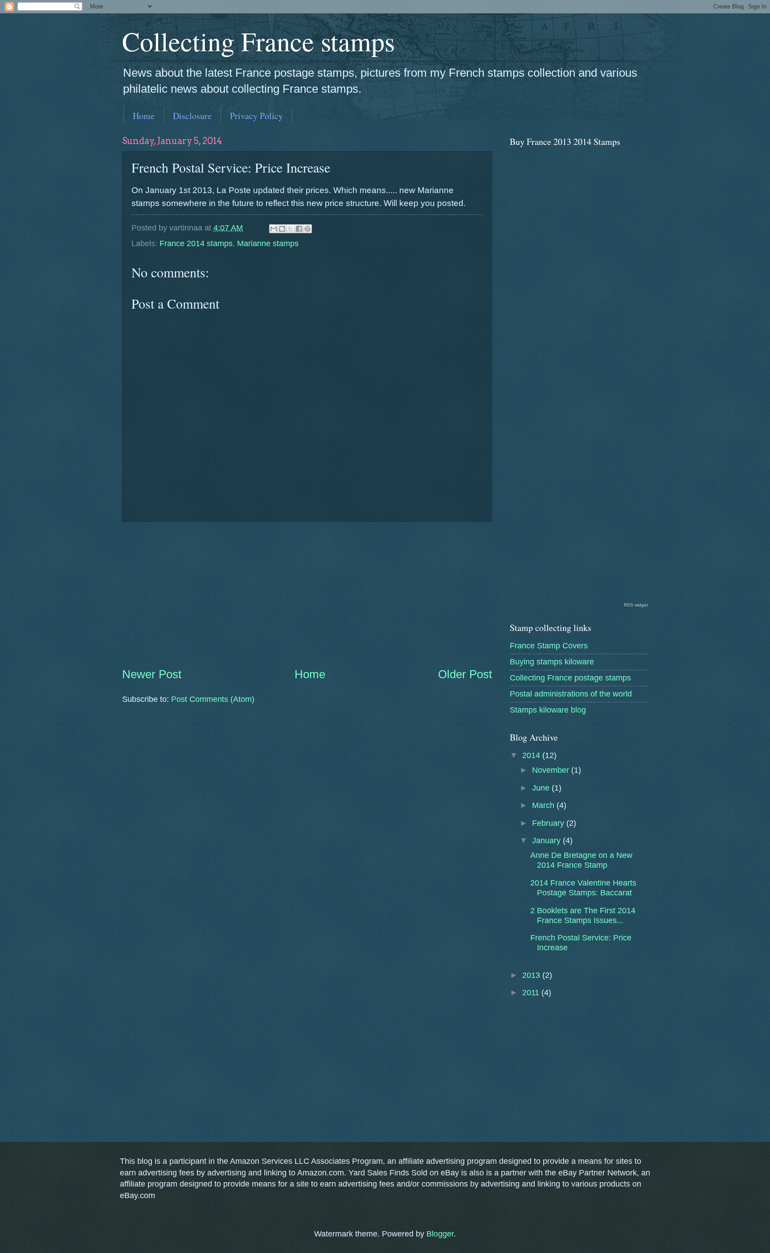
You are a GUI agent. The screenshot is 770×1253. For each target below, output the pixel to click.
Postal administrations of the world (571, 693)
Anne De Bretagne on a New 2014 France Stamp (581, 860)
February (549, 823)
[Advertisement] (307, 594)
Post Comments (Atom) (212, 699)
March (544, 805)
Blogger (440, 1233)
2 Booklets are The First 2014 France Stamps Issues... (582, 915)
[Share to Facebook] (299, 228)
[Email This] (273, 228)
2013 (532, 975)
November (551, 770)
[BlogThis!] (282, 228)
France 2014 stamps (196, 243)
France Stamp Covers (549, 645)
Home (144, 116)
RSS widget (636, 604)
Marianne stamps (268, 243)
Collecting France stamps (258, 41)
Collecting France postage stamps (570, 677)
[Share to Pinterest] (307, 228)
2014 (532, 755)
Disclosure (192, 116)
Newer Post (151, 674)
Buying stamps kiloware (552, 661)
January (547, 840)
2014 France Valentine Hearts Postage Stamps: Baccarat (583, 887)
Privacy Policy (256, 116)
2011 (531, 992)
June (542, 787)
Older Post (465, 674)
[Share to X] (290, 228)
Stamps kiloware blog (548, 709)
